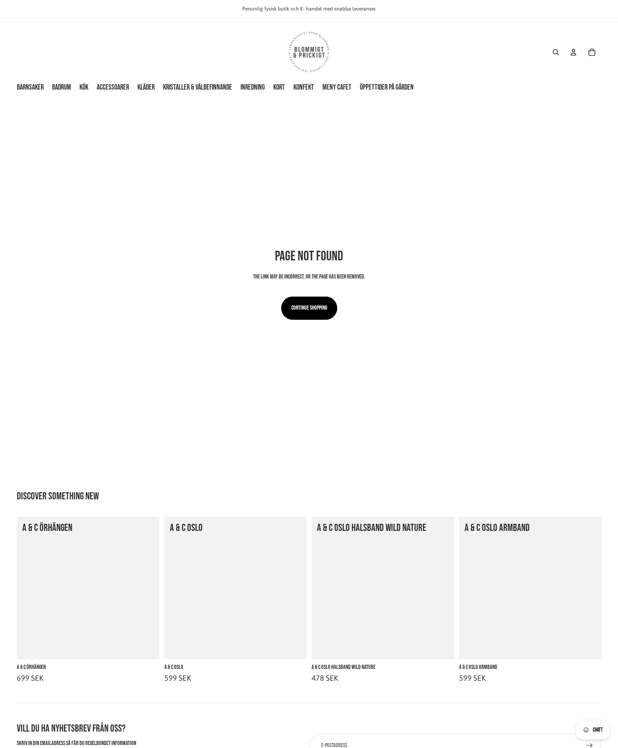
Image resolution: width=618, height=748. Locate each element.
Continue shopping (309, 307)
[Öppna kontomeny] (573, 52)
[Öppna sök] (556, 52)
